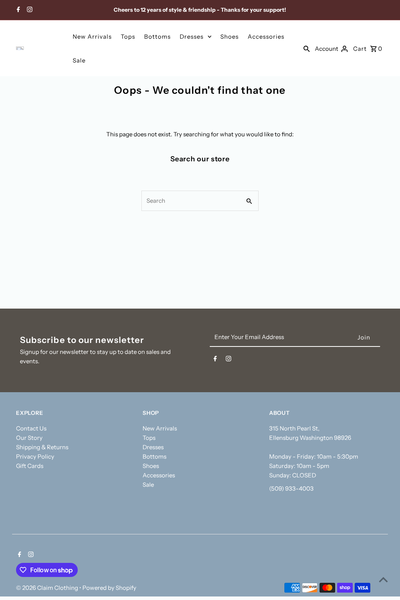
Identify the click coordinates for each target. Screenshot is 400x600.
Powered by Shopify (109, 587)
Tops (128, 36)
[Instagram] (28, 10)
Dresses (192, 36)
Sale (79, 60)
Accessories (266, 36)
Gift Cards (29, 466)
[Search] (307, 48)
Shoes (229, 36)
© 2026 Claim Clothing (47, 587)
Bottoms (157, 36)
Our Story (29, 437)
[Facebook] (17, 10)
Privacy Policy (35, 456)
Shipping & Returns (42, 447)
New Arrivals (92, 36)
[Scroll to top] (383, 579)
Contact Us (31, 428)
